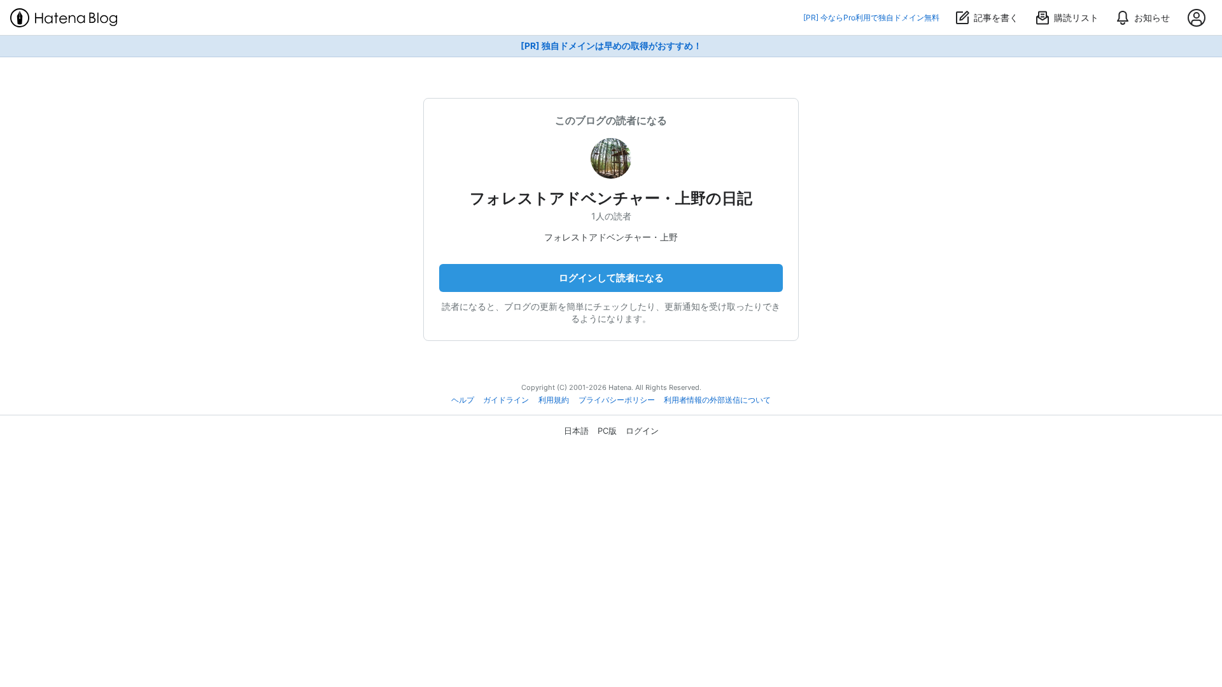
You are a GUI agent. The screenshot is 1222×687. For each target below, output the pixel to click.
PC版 (607, 431)
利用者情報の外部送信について (717, 400)
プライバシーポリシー (617, 400)
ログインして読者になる (611, 278)
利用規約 (553, 400)
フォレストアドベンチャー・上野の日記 (611, 198)
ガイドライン (506, 400)
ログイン (642, 431)
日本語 (576, 431)
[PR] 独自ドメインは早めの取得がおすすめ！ (611, 46)
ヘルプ (462, 400)
